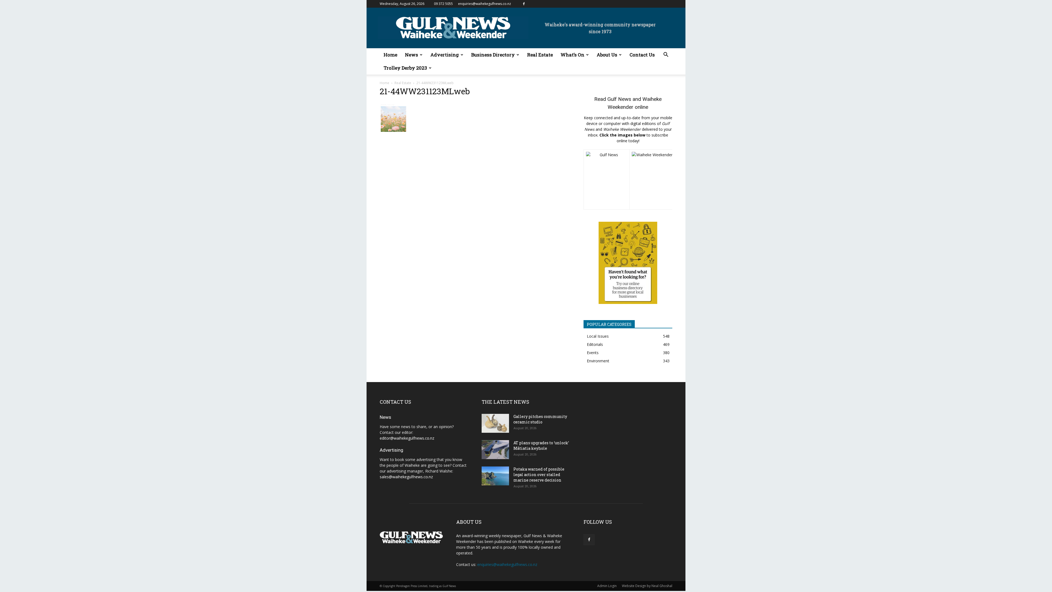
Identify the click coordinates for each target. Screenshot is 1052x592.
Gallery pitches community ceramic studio (540, 419)
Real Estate (540, 55)
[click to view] (606, 179)
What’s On (572, 55)
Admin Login (607, 586)
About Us (607, 55)
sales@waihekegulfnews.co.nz (406, 476)
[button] (665, 55)
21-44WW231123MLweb (425, 91)
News (411, 55)
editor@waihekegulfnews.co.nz (407, 438)
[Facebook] (524, 4)
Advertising (444, 55)
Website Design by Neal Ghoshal (647, 586)
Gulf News (619, 99)
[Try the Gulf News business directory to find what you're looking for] (628, 263)
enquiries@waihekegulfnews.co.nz (484, 3)
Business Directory (493, 55)
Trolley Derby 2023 (405, 68)
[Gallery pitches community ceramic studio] (495, 423)
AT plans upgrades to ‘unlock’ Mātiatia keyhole (541, 445)
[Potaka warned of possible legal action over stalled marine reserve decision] (495, 475)
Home (390, 55)
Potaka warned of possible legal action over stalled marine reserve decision (538, 474)
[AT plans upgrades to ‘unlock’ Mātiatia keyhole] (495, 449)
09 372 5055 (443, 3)
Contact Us (642, 55)
